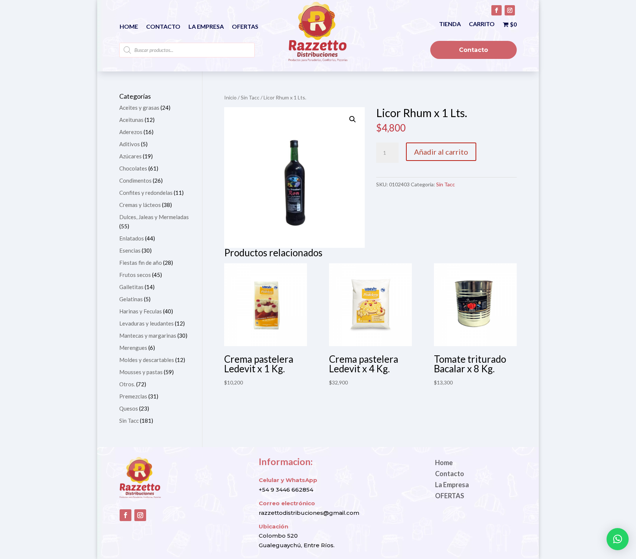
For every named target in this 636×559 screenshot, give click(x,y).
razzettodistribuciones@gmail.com (309, 512)
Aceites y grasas (139, 107)
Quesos (128, 408)
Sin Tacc (250, 97)
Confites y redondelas (146, 192)
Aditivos (129, 144)
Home (129, 27)
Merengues (133, 347)
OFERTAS (245, 27)
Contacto (163, 27)
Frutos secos (135, 274)
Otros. (127, 384)
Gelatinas (131, 299)
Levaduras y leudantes (146, 323)
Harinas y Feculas (140, 311)
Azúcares (130, 156)
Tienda (450, 24)
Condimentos (135, 180)
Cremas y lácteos (140, 204)
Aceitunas (131, 119)
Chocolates (133, 168)
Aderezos (130, 132)
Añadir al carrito (441, 151)
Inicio (230, 97)
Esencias (130, 250)
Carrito (482, 24)
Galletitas (131, 287)
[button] (352, 119)
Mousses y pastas (141, 372)
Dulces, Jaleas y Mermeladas (154, 217)
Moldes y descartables (146, 359)
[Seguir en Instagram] (510, 10)
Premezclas (133, 396)
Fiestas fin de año (140, 262)
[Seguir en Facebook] (496, 10)
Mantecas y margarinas (147, 335)
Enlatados (131, 238)
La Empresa (206, 27)
